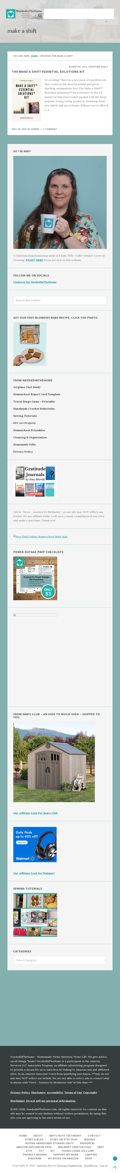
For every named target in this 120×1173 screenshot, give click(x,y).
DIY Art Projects (24, 423)
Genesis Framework (69, 1165)
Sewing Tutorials (25, 415)
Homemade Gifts (24, 444)
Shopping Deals (98, 66)
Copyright (90, 1092)
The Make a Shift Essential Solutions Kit (48, 72)
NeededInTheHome (25, 14)
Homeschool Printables (29, 430)
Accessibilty (55, 1092)
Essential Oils (78, 66)
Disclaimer (17, 1100)
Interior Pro (44, 1165)
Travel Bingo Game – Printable (34, 401)
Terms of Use (73, 1092)
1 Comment (50, 129)
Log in (104, 1165)
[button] (108, 12)
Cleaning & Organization (30, 437)
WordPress (91, 1165)
